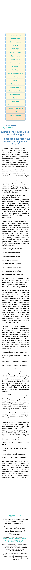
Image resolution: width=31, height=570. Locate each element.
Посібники (15, 70)
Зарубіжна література (15, 108)
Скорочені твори (15, 42)
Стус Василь (7, 127)
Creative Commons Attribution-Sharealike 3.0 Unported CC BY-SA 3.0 (15, 539)
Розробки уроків (15, 52)
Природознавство (15, 115)
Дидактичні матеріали (15, 73)
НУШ (15, 112)
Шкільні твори (15, 38)
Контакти (15, 101)
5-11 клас (15, 77)
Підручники (15, 66)
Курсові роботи (15, 516)
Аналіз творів (15, 59)
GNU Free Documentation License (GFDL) (16, 540)
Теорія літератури (15, 63)
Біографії (15, 80)
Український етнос (15, 94)
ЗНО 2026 (15, 49)
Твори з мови (15, 84)
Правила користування (15, 105)
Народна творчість (15, 91)
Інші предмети (15, 119)
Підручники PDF (15, 87)
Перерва (15, 98)
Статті (15, 45)
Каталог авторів (15, 35)
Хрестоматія (15, 56)
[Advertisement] (15, 16)
